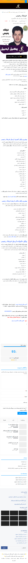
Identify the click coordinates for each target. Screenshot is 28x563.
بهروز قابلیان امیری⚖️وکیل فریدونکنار (10, 430)
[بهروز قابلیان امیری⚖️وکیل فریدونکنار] (23, 432)
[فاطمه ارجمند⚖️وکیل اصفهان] (14, 518)
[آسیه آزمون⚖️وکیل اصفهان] (23, 523)
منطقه (18, 558)
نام (26, 390)
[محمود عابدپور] (5, 513)
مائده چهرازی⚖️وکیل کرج (21, 483)
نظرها (4, 420)
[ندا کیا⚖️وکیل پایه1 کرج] (14, 523)
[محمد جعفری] (23, 518)
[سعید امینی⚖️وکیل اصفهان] (23, 513)
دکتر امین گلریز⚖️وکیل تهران (12, 436)
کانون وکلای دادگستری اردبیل (18, 320)
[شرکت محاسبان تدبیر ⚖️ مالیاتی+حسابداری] (23, 426)
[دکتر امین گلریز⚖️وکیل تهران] (23, 438)
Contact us (23, 461)
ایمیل (25, 396)
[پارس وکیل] (18, 6)
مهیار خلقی (16, 448)
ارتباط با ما (8, 558)
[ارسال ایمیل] (18, 21)
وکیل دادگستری (22, 21)
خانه (25, 12)
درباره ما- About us (22, 466)
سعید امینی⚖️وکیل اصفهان (20, 477)
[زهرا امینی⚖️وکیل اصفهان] (14, 513)
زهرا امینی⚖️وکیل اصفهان (21, 479)
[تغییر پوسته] (24, 6)
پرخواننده (23, 420)
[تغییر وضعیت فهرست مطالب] (23, 57)
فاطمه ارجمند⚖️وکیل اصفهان (20, 481)
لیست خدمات (13, 558)
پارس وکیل (24, 464)
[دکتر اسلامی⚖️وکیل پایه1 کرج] (5, 523)
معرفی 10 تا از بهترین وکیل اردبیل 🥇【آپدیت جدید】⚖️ (12, 12)
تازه (13, 420)
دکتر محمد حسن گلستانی (13, 442)
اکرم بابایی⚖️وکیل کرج (21, 542)
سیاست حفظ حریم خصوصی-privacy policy (17, 468)
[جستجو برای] (26, 6)
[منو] (1, 6)
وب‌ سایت (25, 402)
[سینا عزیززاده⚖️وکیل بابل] (5, 518)
